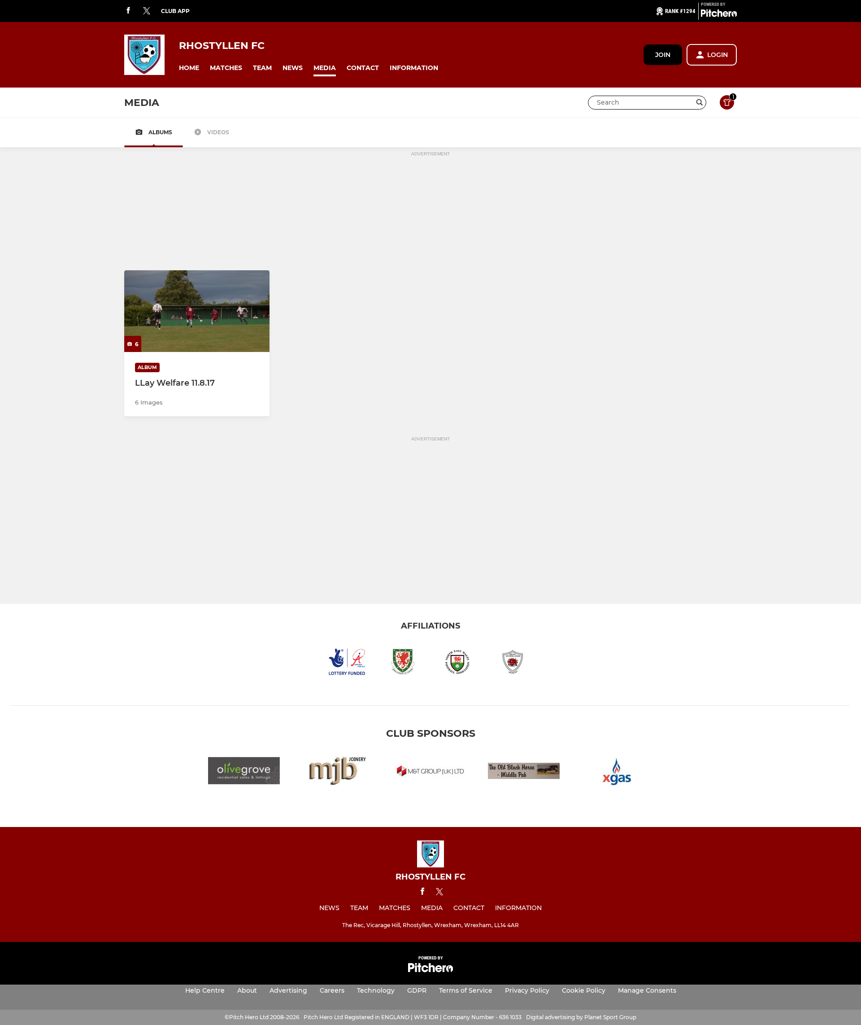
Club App (175, 11)
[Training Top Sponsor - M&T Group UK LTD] (430, 772)
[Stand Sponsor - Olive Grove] (244, 772)
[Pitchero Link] (719, 14)
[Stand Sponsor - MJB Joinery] (337, 772)
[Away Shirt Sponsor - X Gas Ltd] (617, 772)
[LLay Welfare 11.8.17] (197, 311)
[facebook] (128, 11)
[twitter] (146, 11)
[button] (189, 68)
